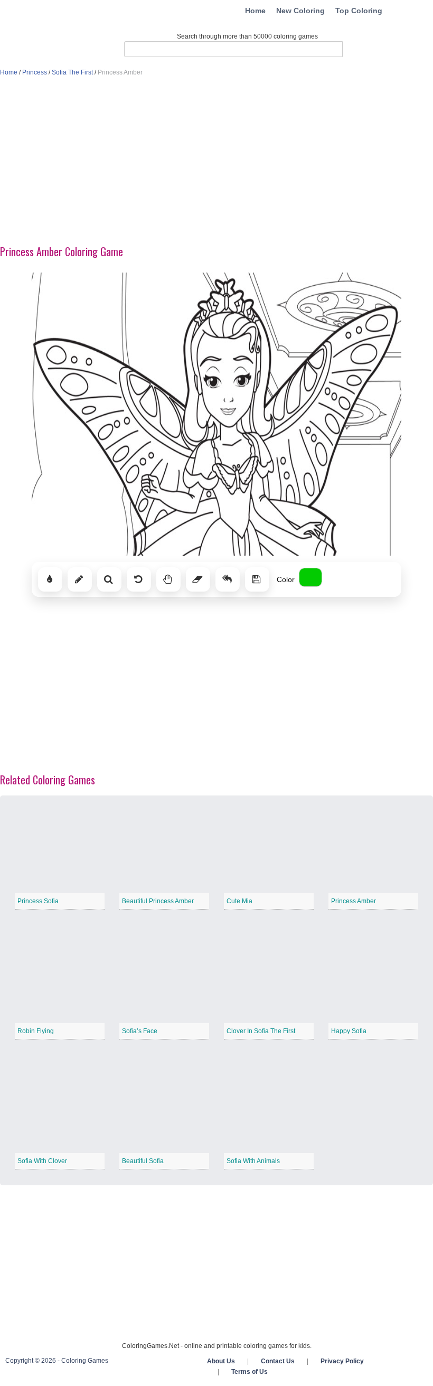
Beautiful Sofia (143, 1161)
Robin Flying (35, 1031)
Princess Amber (353, 901)
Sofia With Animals (253, 1161)
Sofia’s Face (139, 1031)
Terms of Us (249, 1371)
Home (255, 10)
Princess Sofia (38, 901)
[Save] (257, 579)
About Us (221, 1361)
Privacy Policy (342, 1361)
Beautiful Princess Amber (158, 901)
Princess (34, 72)
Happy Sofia (348, 1031)
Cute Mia (239, 901)
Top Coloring (358, 10)
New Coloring (300, 10)
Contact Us (278, 1361)
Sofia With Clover (42, 1161)
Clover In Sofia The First (261, 1031)
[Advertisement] (216, 162)
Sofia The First (72, 72)
